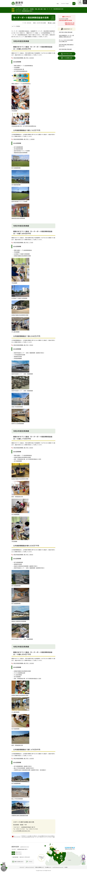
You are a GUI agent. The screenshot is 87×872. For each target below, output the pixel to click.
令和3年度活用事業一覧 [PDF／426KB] (23, 758)
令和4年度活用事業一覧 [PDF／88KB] (23, 554)
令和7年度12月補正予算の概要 (65, 32)
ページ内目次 (16, 26)
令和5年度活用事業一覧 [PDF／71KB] (23, 242)
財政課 (21, 824)
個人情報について (48, 867)
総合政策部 (16, 824)
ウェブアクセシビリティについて (58, 867)
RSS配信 (66, 867)
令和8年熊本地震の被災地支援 (65, 20)
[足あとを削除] (32, 10)
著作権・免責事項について (39, 867)
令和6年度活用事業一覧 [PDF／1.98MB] (24, 139)
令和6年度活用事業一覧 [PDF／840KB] (23, 57)
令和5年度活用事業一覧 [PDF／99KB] (23, 345)
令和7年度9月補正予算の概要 (65, 49)
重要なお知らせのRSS (69, 24)
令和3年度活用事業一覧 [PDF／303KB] (23, 663)
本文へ (58, 3)
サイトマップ (22, 867)
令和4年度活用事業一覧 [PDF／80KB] (23, 447)
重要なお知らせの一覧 (69, 22)
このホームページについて (29, 867)
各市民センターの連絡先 (41, 857)
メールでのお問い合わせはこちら (21, 830)
